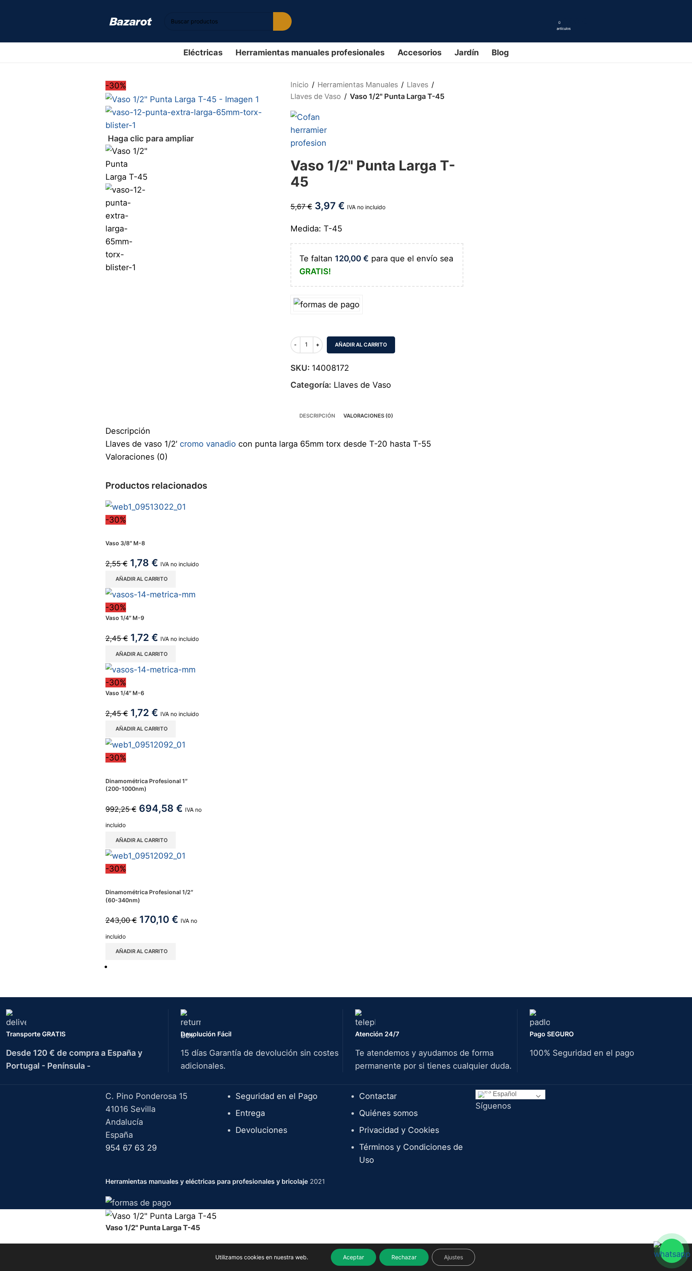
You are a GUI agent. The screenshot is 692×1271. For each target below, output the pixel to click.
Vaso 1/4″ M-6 (124, 692)
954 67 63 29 (131, 1148)
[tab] (317, 416)
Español (504, 1094)
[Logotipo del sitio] (130, 21)
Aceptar (353, 1257)
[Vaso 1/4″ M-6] (150, 669)
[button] (140, 579)
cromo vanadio (208, 444)
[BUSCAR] (282, 21)
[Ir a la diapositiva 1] (349, 966)
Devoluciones (261, 1130)
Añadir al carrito (361, 344)
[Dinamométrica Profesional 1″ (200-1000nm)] (145, 744)
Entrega (250, 1113)
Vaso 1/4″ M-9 (124, 617)
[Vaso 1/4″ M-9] (150, 594)
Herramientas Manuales (358, 84)
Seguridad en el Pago (277, 1096)
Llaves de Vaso (315, 96)
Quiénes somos (388, 1113)
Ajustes (453, 1257)
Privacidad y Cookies (399, 1130)
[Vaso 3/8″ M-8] (145, 506)
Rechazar (403, 1257)
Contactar (378, 1096)
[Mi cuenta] (548, 21)
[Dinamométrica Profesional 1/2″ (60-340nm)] (145, 855)
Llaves (417, 84)
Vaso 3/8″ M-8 (125, 543)
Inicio (299, 84)
